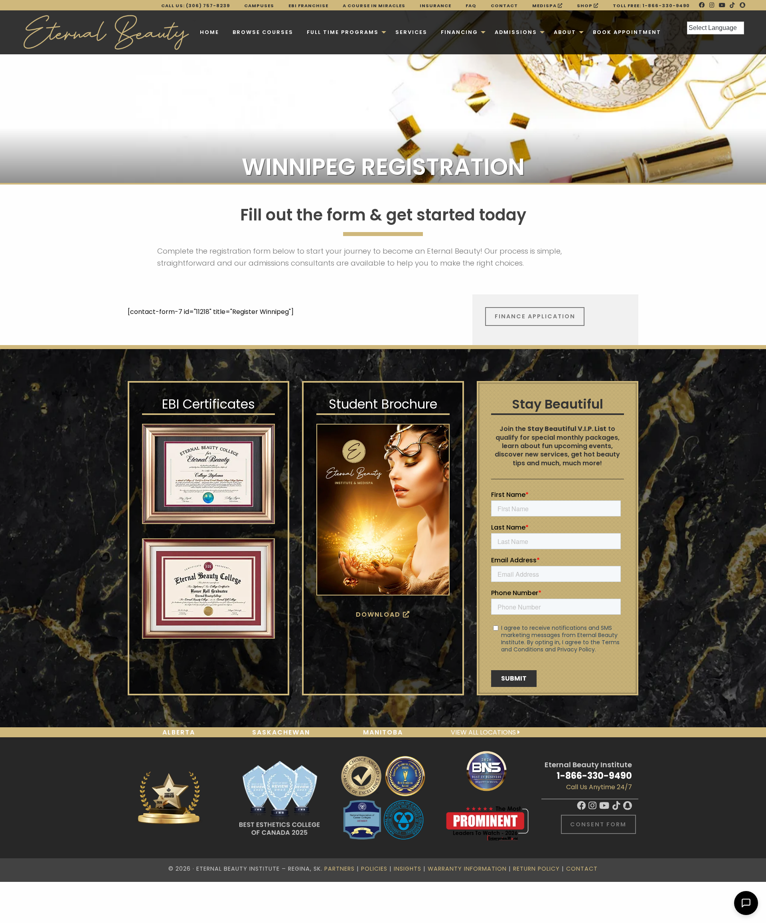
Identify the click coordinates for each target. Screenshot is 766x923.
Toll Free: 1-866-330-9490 (651, 5)
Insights (407, 869)
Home (209, 32)
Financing (459, 32)
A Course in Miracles (374, 5)
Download (379, 614)
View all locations (484, 732)
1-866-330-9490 (594, 775)
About (565, 32)
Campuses (259, 5)
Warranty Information (467, 869)
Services (411, 32)
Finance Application (535, 316)
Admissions (516, 32)
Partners (339, 869)
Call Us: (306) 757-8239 (195, 5)
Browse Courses (263, 32)
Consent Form (598, 824)
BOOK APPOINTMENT (627, 32)
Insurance (435, 5)
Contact (504, 5)
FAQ (471, 5)
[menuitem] (209, 32)
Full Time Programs (343, 32)
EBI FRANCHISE (308, 5)
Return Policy (536, 869)
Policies (374, 869)
